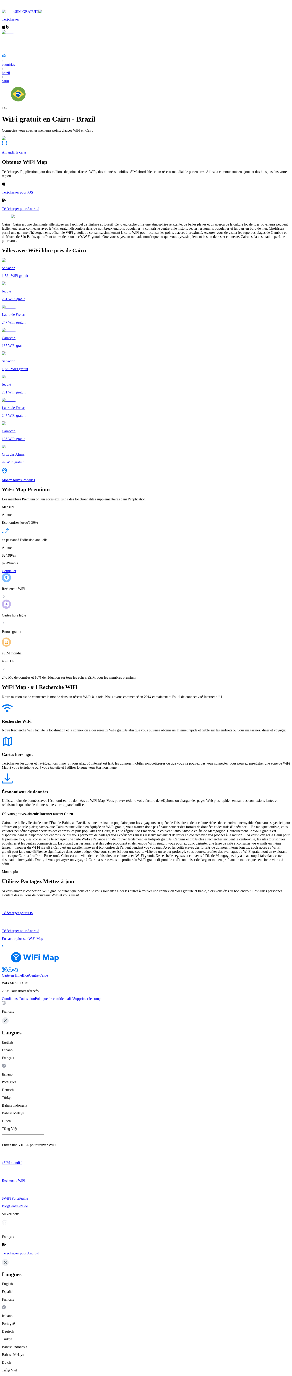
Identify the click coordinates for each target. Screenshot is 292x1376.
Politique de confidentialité (54, 999)
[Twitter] (4, 971)
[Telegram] (15, 971)
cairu (5, 81)
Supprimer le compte (88, 999)
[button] (146, 1007)
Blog (25, 975)
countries (8, 64)
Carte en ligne (12, 975)
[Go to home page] (18, 7)
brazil (6, 73)
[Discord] (10, 971)
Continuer (9, 571)
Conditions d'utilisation (18, 999)
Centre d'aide (38, 975)
